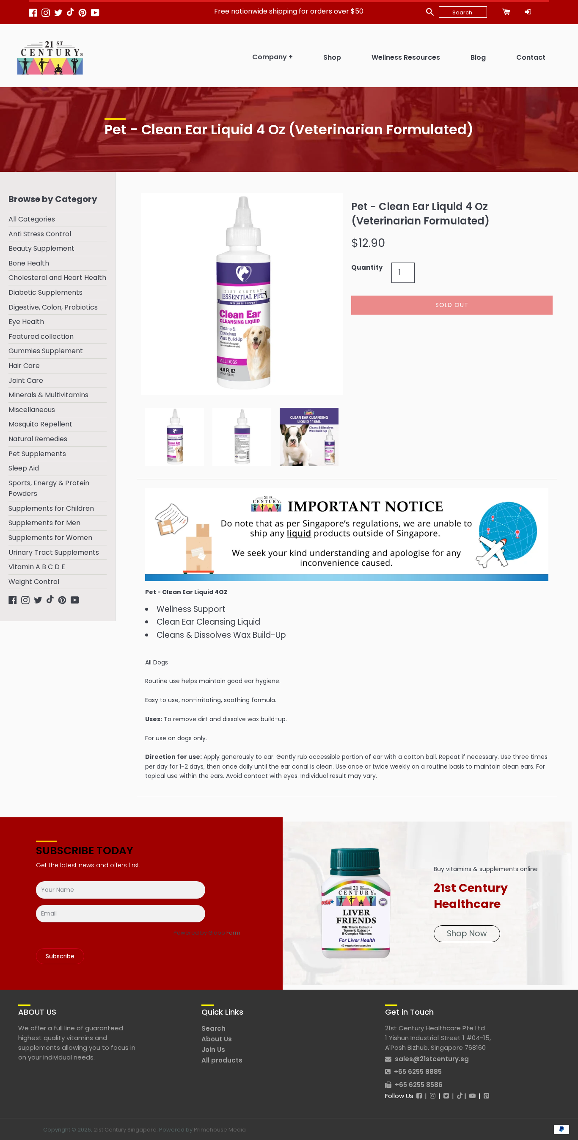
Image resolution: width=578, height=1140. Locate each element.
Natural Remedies (37, 439)
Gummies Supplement (45, 351)
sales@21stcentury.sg (432, 1058)
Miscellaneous (31, 410)
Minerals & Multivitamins (48, 395)
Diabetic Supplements (45, 292)
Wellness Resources (406, 57)
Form (233, 933)
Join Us (213, 1049)
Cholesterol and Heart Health (57, 277)
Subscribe (60, 956)
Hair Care (24, 366)
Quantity (367, 267)
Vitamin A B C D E (36, 567)
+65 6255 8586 (419, 1084)
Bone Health (28, 263)
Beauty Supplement (41, 248)
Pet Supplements (37, 454)
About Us (216, 1039)
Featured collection (41, 336)
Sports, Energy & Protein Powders (48, 488)
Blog (478, 57)
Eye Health (26, 322)
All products (221, 1060)
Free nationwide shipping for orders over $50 (288, 11)
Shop (332, 57)
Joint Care (25, 380)
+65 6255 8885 (418, 1071)
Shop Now (467, 933)
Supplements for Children (51, 508)
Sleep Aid (23, 468)
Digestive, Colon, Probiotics (53, 307)
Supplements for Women (50, 537)
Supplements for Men (44, 523)
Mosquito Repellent (40, 424)
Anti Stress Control (39, 234)
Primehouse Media (220, 1130)
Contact (530, 57)
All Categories (31, 219)
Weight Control (33, 582)
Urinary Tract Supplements (53, 552)
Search (213, 1028)
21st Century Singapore (125, 1130)
